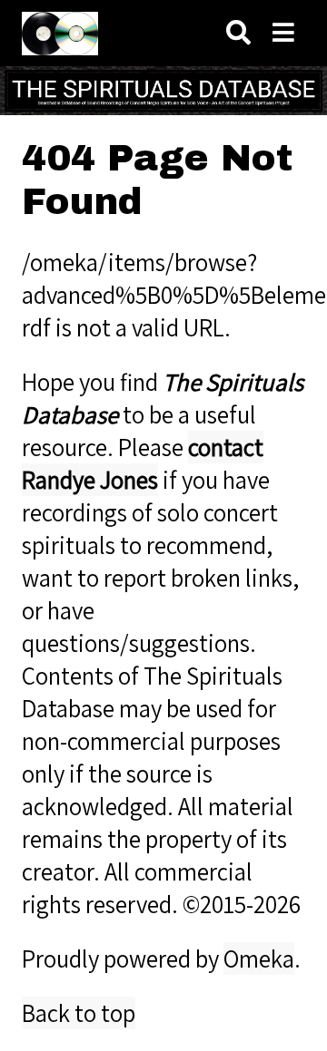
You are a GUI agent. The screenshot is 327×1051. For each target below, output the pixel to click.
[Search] (238, 33)
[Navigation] (283, 33)
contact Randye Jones (142, 463)
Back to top (78, 1013)
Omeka (258, 958)
